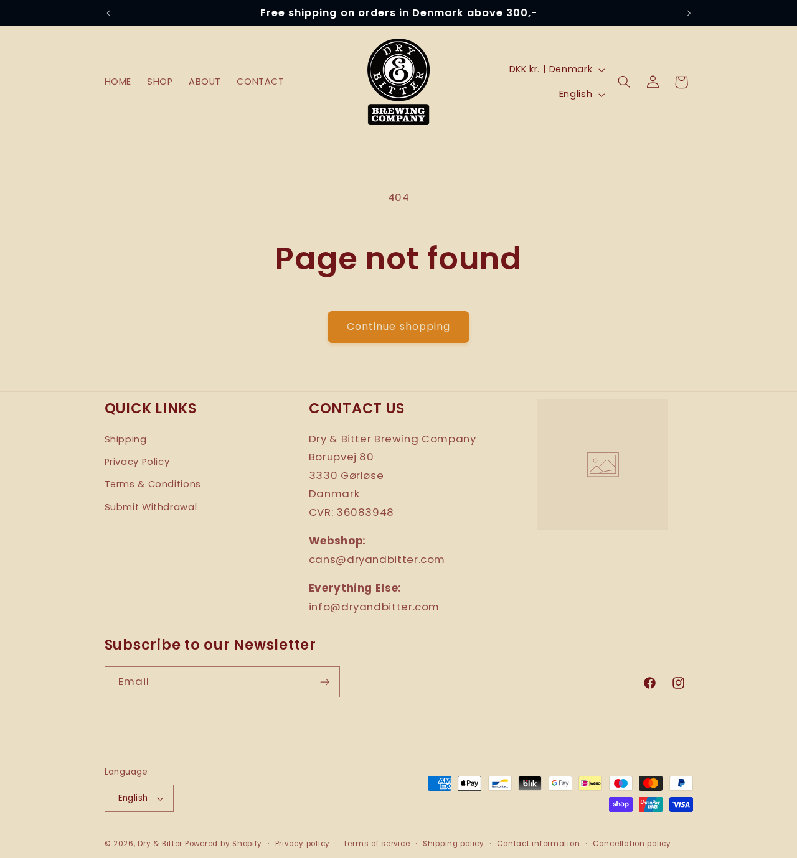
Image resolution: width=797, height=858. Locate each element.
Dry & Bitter (160, 844)
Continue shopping (398, 326)
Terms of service (376, 844)
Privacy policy (302, 844)
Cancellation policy (632, 844)
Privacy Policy (137, 461)
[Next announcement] (688, 13)
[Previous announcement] (108, 13)
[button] (624, 82)
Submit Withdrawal (151, 507)
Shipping (126, 439)
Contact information (538, 844)
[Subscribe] (324, 681)
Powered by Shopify (223, 844)
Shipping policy (453, 844)
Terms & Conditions (153, 484)
